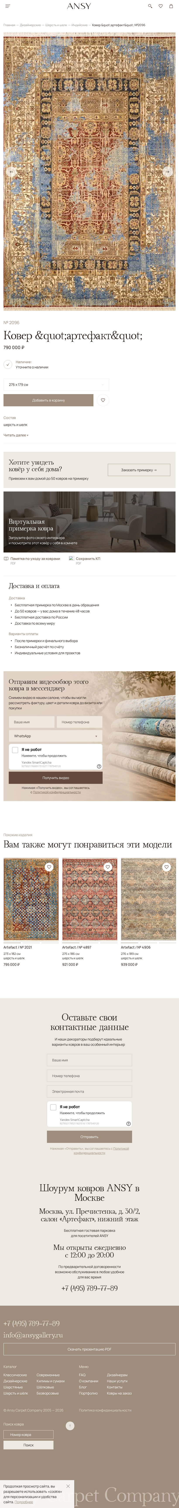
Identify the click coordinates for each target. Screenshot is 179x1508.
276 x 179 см (18, 384)
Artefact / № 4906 (136, 947)
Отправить (89, 1136)
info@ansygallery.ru (33, 1335)
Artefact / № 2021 (17, 947)
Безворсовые (48, 1393)
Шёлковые (45, 1387)
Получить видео (56, 777)
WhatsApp (22, 736)
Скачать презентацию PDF (89, 1349)
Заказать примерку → (139, 470)
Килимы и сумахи (51, 1381)
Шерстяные (13, 1387)
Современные (48, 1375)
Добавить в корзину (48, 400)
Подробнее (24, 1502)
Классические (15, 1375)
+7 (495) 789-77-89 (90, 1288)
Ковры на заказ (119, 1393)
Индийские (80, 25)
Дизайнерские (30, 25)
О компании (88, 1381)
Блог (83, 1387)
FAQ (82, 1375)
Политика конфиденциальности (105, 1410)
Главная (9, 25)
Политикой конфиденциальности (57, 792)
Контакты (114, 1387)
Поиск (29, 1445)
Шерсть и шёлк (15, 1393)
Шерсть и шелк (56, 25)
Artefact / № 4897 (76, 947)
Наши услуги (117, 1381)
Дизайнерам (117, 1375)
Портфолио (88, 1393)
